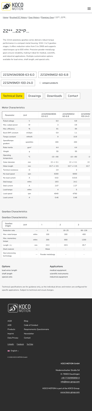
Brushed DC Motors (18, 17)
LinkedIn (11, 344)
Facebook (20, 344)
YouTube (30, 344)
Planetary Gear (47, 17)
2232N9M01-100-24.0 (18, 83)
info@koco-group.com (70, 381)
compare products (50, 82)
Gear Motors (34, 17)
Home (5, 17)
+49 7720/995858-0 (70, 378)
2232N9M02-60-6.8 (54, 74)
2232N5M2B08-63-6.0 (18, 74)
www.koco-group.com (70, 392)
